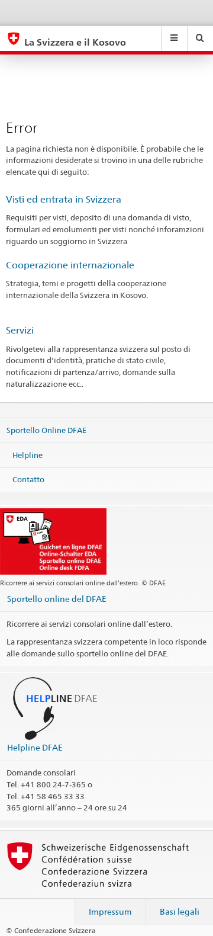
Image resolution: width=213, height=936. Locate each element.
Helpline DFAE (35, 747)
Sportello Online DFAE (46, 430)
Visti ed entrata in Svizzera (63, 199)
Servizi (20, 330)
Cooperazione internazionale (70, 265)
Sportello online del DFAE (56, 599)
